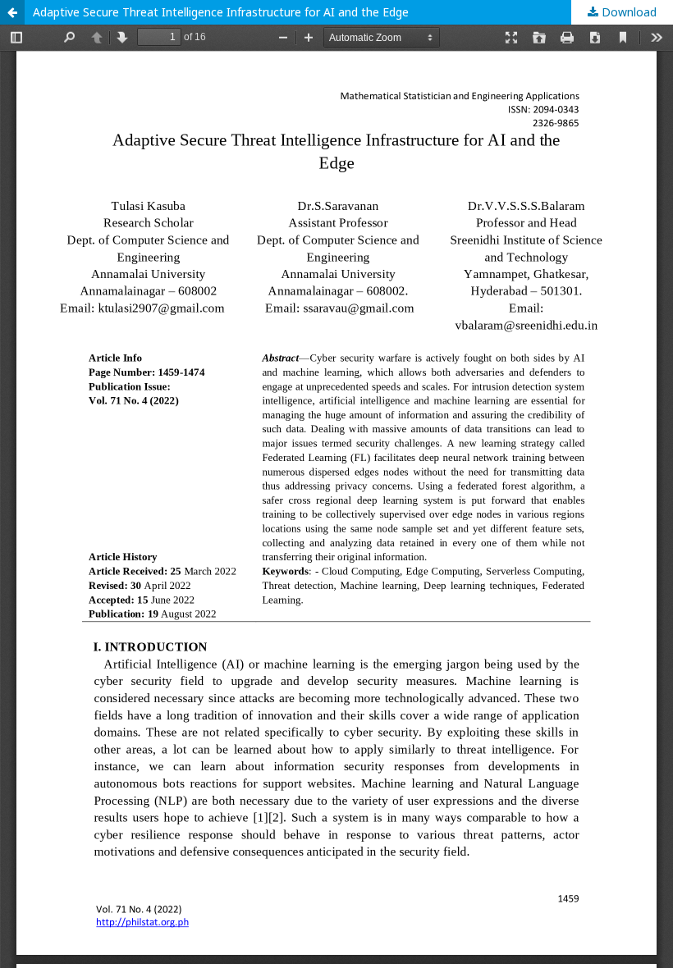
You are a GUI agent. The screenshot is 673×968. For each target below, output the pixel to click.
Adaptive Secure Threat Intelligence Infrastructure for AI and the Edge (221, 12)
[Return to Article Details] (12, 12)
